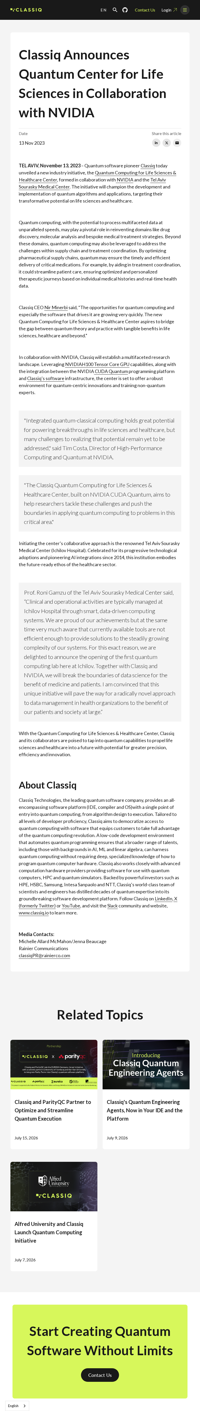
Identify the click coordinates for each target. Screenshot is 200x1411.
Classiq (148, 165)
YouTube (71, 905)
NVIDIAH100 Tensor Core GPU (97, 364)
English (13, 1406)
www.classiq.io (34, 912)
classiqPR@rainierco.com (44, 955)
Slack (112, 905)
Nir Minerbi (56, 307)
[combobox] (17, 1406)
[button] (103, 10)
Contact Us (145, 9)
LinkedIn (163, 898)
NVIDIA (124, 179)
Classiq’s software (45, 378)
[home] (26, 10)
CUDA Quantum (111, 371)
